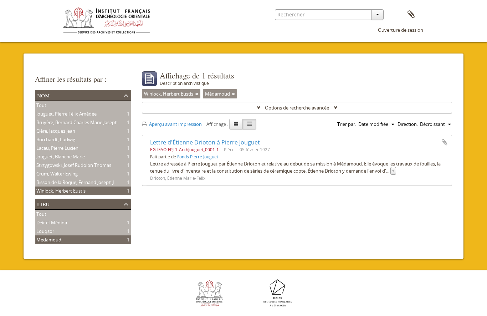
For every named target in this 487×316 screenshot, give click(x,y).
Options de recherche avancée (297, 108)
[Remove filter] (196, 93)
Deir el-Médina (51, 222)
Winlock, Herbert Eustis (61, 191)
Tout (41, 105)
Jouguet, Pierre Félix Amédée (66, 114)
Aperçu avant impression (175, 124)
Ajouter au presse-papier (444, 142)
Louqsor (45, 231)
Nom (43, 95)
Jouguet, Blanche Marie (60, 156)
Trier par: (346, 124)
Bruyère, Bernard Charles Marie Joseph (77, 122)
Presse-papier (411, 15)
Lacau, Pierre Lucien (57, 148)
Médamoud (48, 239)
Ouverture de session (400, 30)
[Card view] (236, 124)
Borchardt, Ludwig (55, 139)
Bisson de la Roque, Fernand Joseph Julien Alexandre (91, 182)
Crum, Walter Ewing (57, 173)
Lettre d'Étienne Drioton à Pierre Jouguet (205, 142)
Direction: (408, 124)
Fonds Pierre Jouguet (197, 156)
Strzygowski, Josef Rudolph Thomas (73, 165)
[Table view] (249, 124)
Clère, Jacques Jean (55, 131)
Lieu (43, 203)
